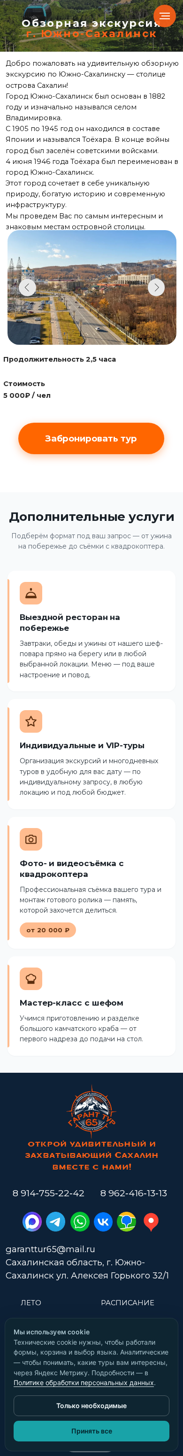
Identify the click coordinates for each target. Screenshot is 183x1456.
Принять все (91, 1431)
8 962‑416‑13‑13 (133, 1193)
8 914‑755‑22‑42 (48, 1193)
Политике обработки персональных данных (84, 1382)
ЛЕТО (31, 1303)
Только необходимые (91, 1406)
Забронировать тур (91, 438)
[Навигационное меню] (165, 16)
